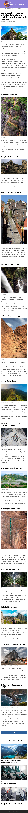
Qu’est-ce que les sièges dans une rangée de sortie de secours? (12, 804)
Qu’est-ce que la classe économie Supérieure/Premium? (12, 783)
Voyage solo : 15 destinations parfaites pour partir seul (11, 761)
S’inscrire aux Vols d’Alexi (12, 8)
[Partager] (14, 732)
